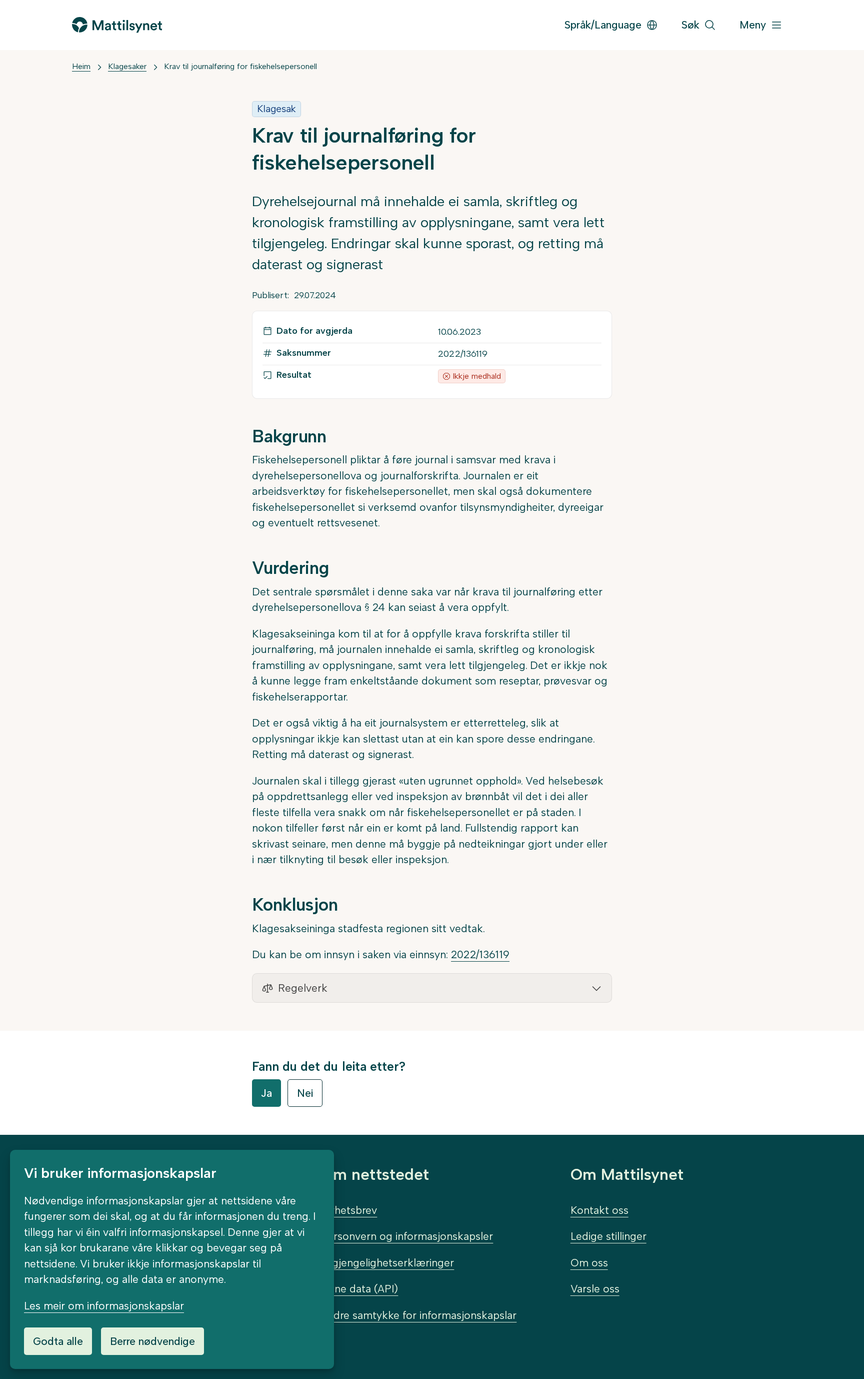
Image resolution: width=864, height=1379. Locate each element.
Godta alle (58, 1341)
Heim (81, 66)
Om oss (589, 1262)
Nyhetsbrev (349, 1210)
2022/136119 (480, 954)
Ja (266, 1093)
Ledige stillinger (608, 1236)
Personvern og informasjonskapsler (407, 1236)
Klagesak (276, 109)
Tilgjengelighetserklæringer (387, 1262)
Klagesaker (127, 66)
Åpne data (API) (359, 1288)
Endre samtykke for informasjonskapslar (418, 1315)
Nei (305, 1093)
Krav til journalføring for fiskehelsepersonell (240, 66)
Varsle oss (595, 1288)
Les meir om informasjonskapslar (104, 1305)
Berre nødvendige (152, 1341)
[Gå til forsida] (117, 25)
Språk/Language (603, 25)
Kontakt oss (599, 1210)
